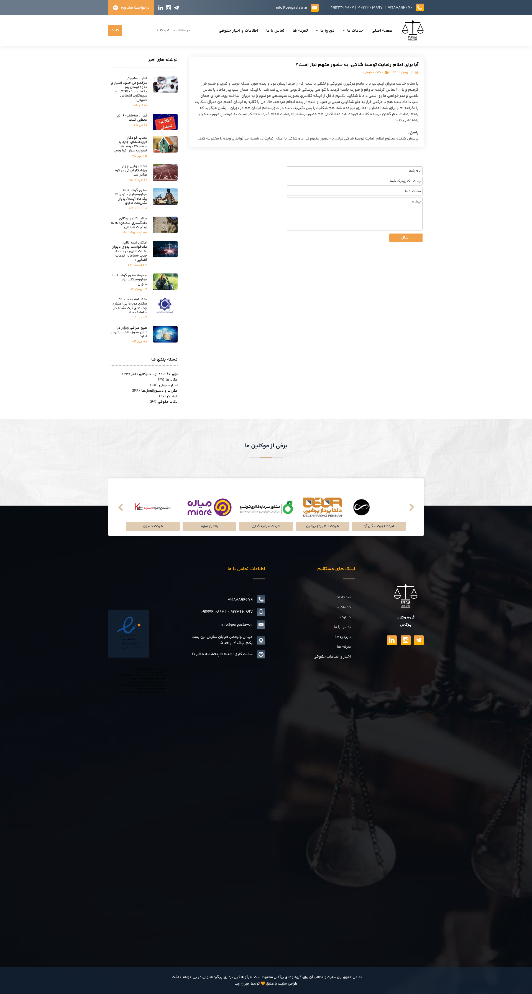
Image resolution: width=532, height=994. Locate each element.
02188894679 (400, 7)
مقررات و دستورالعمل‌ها (155, 391)
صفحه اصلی (382, 30)
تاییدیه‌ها (343, 637)
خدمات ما (355, 30)
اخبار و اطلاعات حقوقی (332, 657)
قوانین (168, 396)
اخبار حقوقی (164, 385)
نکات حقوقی (373, 72)
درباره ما (327, 30)
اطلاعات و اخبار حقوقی (238, 30)
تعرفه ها (300, 30)
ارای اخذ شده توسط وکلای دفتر (150, 374)
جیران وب (242, 983)
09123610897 (342, 7)
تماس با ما (275, 30)
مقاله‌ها (168, 379)
